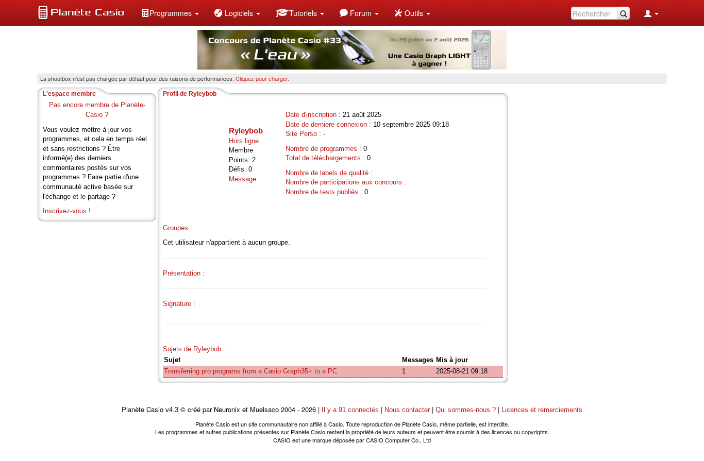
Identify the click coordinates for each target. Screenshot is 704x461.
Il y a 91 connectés (351, 410)
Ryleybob (246, 130)
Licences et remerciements (541, 410)
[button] (170, 13)
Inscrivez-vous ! (67, 211)
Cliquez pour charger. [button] (262, 78)
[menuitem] (170, 13)
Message (242, 179)
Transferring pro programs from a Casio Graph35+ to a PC (250, 371)
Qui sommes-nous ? (465, 410)
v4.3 (171, 410)
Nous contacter (407, 410)
